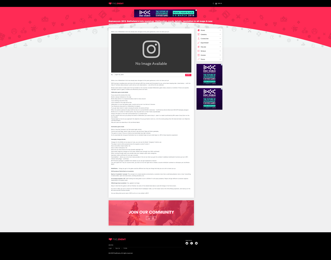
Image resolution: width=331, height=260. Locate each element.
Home (203, 30)
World (203, 51)
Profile (125, 248)
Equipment (205, 43)
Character (204, 38)
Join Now (151, 218)
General (204, 34)
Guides (203, 55)
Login (110, 248)
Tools (203, 59)
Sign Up (117, 248)
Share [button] (188, 74)
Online (203, 47)
